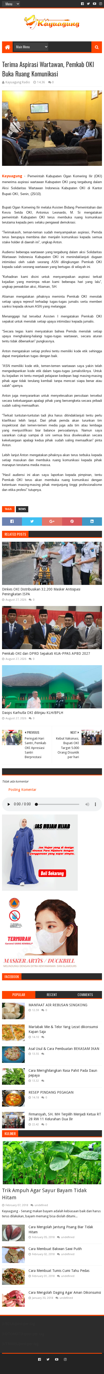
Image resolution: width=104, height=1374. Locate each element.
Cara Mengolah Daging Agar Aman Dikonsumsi (65, 1292)
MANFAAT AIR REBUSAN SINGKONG (58, 1005)
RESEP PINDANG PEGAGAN (51, 1092)
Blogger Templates (73, 1368)
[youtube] (94, 4)
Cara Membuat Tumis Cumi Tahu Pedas (59, 1271)
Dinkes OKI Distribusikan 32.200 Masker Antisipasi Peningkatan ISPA (41, 591)
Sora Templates (44, 1368)
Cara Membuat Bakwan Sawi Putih (55, 1249)
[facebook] (82, 4)
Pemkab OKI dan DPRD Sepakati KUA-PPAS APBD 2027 (46, 653)
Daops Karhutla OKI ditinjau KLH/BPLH (32, 713)
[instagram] (100, 4)
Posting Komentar (22, 790)
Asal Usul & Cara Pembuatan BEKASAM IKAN (64, 1049)
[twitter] (88, 4)
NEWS (22, 509)
